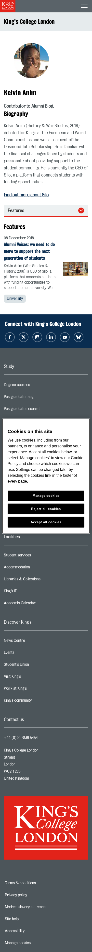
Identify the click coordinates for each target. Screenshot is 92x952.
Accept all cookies (46, 522)
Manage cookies (35, 943)
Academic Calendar (39, 604)
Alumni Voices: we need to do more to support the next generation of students (29, 251)
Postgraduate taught (40, 398)
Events (28, 654)
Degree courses (36, 386)
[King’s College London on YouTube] (65, 337)
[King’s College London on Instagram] (37, 337)
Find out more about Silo (26, 195)
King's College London (29, 21)
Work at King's (35, 689)
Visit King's (32, 678)
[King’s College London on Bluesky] (78, 337)
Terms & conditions (37, 883)
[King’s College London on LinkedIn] (51, 337)
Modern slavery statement (43, 907)
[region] (46, 476)
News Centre (34, 642)
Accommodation (36, 568)
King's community (37, 701)
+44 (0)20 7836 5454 (21, 738)
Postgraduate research (42, 410)
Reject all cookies (46, 508)
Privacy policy (33, 895)
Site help (29, 919)
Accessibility (31, 931)
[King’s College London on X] (23, 337)
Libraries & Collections (41, 580)
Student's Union (36, 666)
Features (16, 211)
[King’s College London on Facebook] (10, 337)
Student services (37, 556)
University (15, 298)
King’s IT (30, 592)
